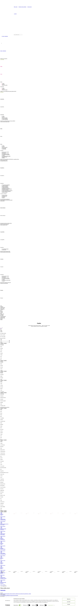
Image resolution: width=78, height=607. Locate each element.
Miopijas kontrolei (4, 192)
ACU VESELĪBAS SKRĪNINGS (5, 595)
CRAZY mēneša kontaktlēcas (6, 191)
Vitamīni (3, 155)
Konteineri (3, 196)
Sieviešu (3, 84)
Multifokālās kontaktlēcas (5, 188)
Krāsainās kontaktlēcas (5, 189)
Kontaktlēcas (8, 593)
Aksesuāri (1, 150)
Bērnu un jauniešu (4, 89)
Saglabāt (5, 343)
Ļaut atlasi (68, 601)
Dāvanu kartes (29, 6)
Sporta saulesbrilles (5, 118)
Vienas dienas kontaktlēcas (6, 184)
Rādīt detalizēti (50, 605)
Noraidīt (68, 604)
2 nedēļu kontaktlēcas (5, 185)
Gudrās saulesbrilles (5, 119)
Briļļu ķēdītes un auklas (5, 153)
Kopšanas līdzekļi (4, 195)
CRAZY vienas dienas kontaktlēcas (7, 190)
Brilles (1, 144)
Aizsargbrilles (4, 148)
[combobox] (18, 34)
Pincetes (3, 197)
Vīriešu (3, 83)
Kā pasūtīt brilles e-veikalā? (27, 593)
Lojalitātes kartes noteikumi (19, 593)
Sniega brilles (4, 249)
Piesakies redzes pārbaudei (22, 6)
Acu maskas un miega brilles (6, 280)
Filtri (1, 328)
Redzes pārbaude (12, 593)
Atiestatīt (2, 343)
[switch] (29, 605)
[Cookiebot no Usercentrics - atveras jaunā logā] (8, 605)
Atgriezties (2, 590)
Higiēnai (3, 157)
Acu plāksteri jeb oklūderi (6, 154)
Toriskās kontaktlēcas (5, 187)
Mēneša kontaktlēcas (5, 186)
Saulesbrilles (2, 86)
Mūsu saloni (15, 6)
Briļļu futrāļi (4, 152)
